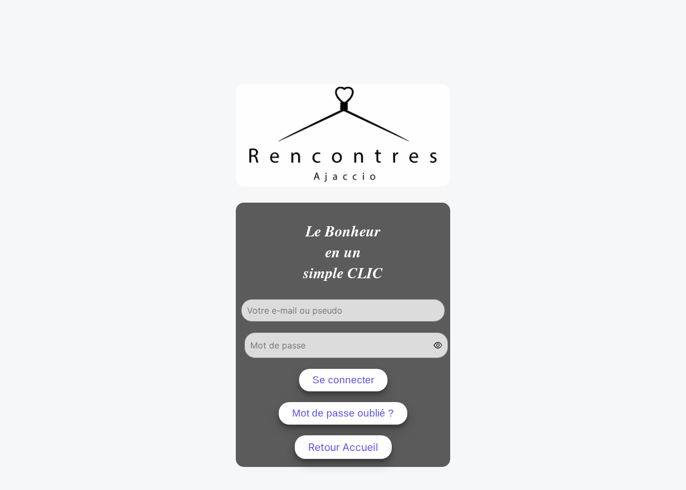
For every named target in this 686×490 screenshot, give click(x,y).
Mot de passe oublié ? (343, 413)
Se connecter (343, 379)
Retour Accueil (343, 447)
